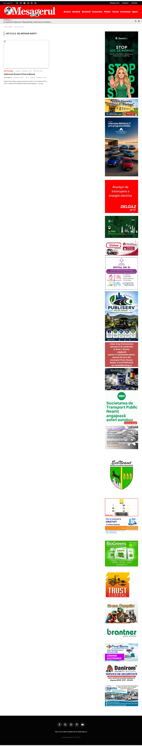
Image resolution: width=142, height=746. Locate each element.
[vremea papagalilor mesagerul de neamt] (121, 612)
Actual (67, 11)
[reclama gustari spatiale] (121, 390)
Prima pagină (8, 27)
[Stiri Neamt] (29, 11)
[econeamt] (121, 496)
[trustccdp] (117, 597)
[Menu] (139, 21)
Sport (135, 11)
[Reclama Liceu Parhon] (121, 116)
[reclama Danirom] (121, 681)
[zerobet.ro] (121, 97)
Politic (107, 11)
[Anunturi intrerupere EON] (121, 196)
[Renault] (121, 176)
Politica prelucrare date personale (71, 732)
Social (115, 11)
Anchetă (86, 11)
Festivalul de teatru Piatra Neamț (19, 74)
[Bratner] (121, 639)
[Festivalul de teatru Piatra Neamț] (26, 54)
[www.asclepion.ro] (121, 289)
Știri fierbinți (8, 71)
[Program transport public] (121, 237)
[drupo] (121, 516)
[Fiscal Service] (121, 652)
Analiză (76, 11)
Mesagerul (9, 77)
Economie (97, 11)
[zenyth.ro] (121, 553)
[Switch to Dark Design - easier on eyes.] (135, 21)
